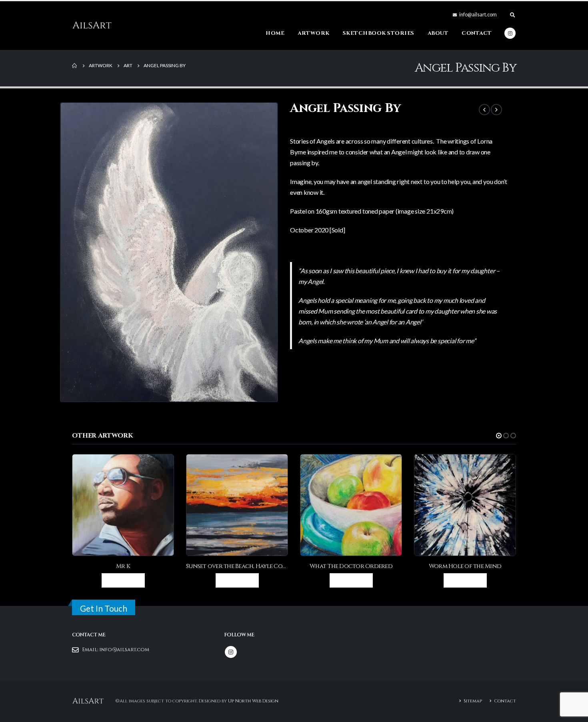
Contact (477, 33)
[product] (123, 505)
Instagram (231, 652)
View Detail (126, 580)
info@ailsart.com (124, 649)
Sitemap (473, 701)
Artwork (314, 33)
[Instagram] (510, 33)
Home (275, 33)
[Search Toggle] (512, 15)
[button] (498, 435)
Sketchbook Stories (378, 33)
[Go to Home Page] (75, 65)
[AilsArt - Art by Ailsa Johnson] (92, 26)
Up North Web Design (253, 701)
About (438, 33)
